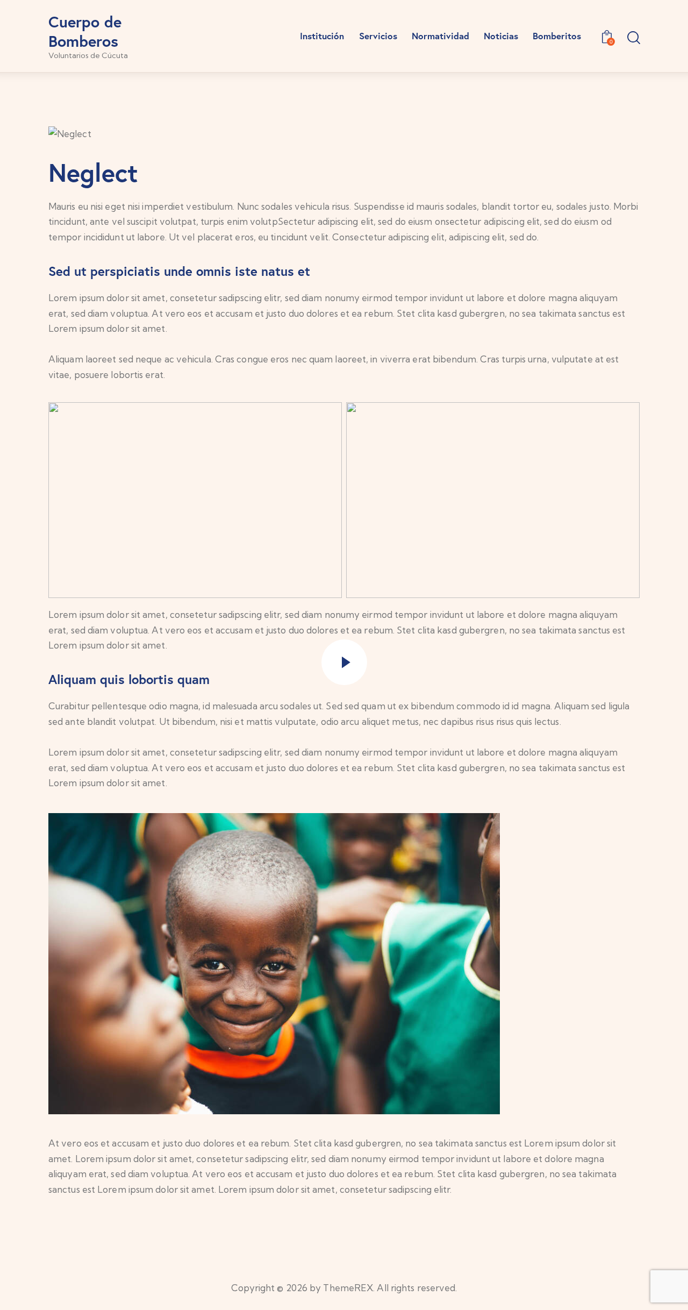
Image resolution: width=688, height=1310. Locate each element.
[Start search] (633, 38)
